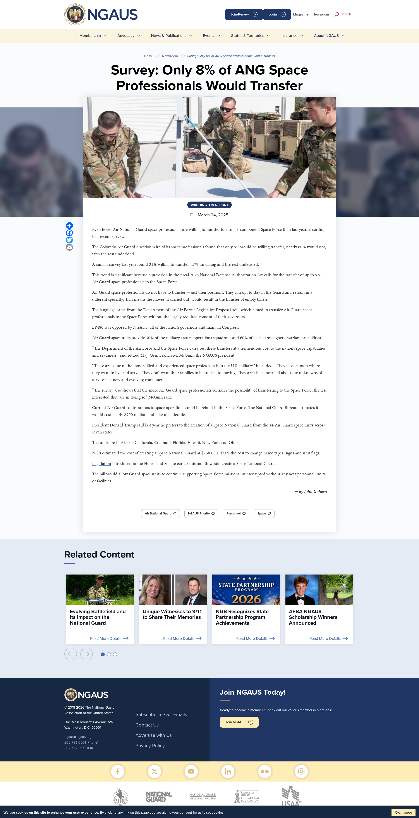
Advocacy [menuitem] (125, 35)
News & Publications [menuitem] (168, 35)
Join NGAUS (234, 722)
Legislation (101, 463)
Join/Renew (239, 14)
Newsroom (321, 14)
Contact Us (147, 725)
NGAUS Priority (199, 513)
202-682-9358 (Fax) (79, 748)
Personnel (234, 513)
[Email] (69, 247)
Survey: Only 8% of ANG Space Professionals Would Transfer (231, 56)
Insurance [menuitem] (289, 35)
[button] (103, 654)
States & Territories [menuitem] (247, 35)
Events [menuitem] (209, 35)
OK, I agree (403, 812)
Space (262, 513)
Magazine (300, 14)
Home (148, 56)
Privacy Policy (150, 746)
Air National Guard (158, 513)
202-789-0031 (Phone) (81, 742)
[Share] (69, 225)
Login (272, 14)
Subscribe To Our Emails (161, 714)
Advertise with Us (154, 735)
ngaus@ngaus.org (77, 737)
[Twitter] (69, 239)
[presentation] (70, 654)
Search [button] (346, 14)
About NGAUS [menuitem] (326, 35)
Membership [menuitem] (90, 35)
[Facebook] (69, 232)
